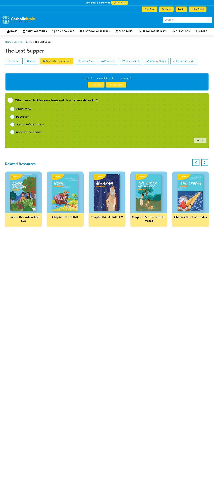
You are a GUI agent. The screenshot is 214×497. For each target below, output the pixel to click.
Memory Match (157, 61)
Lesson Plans (87, 61)
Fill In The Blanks (184, 61)
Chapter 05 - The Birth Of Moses (149, 219)
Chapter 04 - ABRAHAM (107, 217)
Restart (96, 84)
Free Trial (149, 9)
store (203, 31)
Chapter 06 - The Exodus (190, 217)
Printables (109, 61)
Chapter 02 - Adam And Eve (23, 219)
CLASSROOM (183, 31)
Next (200, 140)
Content (15, 61)
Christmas (23, 109)
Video (32, 61)
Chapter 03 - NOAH (65, 217)
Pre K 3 (29, 41)
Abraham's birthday (30, 124)
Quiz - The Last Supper (58, 61)
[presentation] (195, 162)
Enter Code (197, 9)
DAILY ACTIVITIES (36, 31)
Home (13, 31)
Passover (22, 116)
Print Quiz (116, 84)
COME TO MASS (64, 31)
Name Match (132, 61)
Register (166, 9)
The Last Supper (43, 41)
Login (181, 9)
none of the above (28, 132)
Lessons (18, 41)
